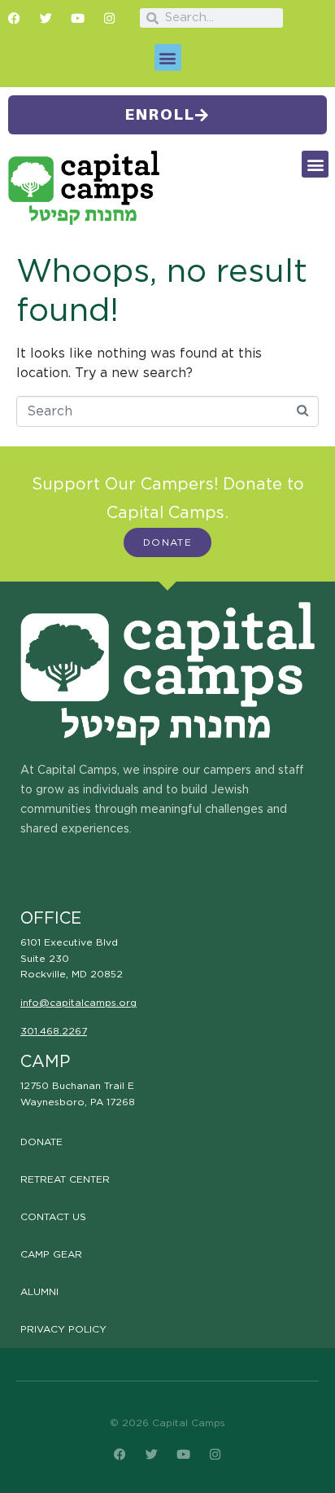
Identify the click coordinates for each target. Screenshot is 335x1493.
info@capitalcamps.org (78, 1003)
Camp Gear (51, 1254)
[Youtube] (78, 18)
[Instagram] (109, 18)
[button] (167, 57)
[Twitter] (46, 18)
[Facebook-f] (14, 18)
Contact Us (53, 1217)
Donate (41, 1142)
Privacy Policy (63, 1329)
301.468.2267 (53, 1031)
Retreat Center (65, 1179)
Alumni (39, 1292)
